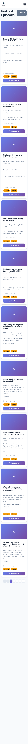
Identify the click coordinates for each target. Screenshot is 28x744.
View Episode (15, 80)
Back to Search (22, 13)
